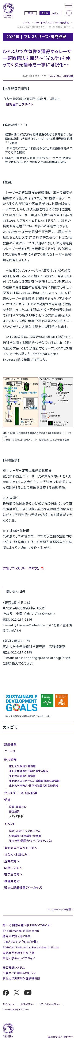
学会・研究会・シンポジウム (24, 831)
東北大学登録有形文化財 (18, 953)
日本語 (44, 13)
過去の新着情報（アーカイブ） (23, 888)
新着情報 (10, 745)
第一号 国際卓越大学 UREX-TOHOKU (27, 925)
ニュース (9, 751)
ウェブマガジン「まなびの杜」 (20, 942)
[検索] (69, 13)
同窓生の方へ (13, 868)
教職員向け (12, 881)
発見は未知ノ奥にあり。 (17, 936)
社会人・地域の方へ (17, 855)
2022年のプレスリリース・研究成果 (52, 22)
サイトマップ (9, 1004)
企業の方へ (11, 861)
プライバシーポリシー (50, 1004)
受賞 (7, 800)
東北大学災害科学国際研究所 (21, 978)
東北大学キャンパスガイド (19, 958)
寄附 (30, 13)
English (55, 13)
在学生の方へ (13, 874)
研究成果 (14, 811)
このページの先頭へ (62, 909)
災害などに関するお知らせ (19, 973)
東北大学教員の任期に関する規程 (29, 771)
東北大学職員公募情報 (22, 776)
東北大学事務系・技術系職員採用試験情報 (33, 785)
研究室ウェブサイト (19, 104)
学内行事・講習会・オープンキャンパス (30, 840)
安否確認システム (14, 967)
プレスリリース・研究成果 (61, 76)
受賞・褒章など (17, 807)
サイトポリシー (27, 1004)
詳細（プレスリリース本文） (21, 568)
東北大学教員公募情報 (22, 766)
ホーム (26, 22)
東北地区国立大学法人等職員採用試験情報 (34, 781)
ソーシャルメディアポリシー (16, 1009)
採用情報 (10, 759)
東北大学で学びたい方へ (21, 848)
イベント (9, 824)
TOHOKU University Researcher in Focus (31, 947)
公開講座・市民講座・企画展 (25, 836)
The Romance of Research (21, 931)
